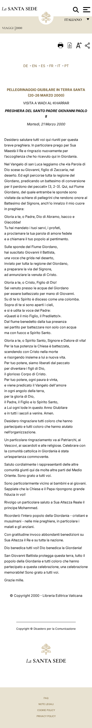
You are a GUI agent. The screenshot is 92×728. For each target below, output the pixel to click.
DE (25, 66)
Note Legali (46, 704)
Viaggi (8, 28)
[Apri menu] (86, 9)
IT (58, 66)
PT (66, 66)
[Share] (88, 46)
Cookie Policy (46, 710)
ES (43, 66)
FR (51, 66)
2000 (19, 28)
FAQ (46, 698)
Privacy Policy (46, 716)
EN (34, 66)
